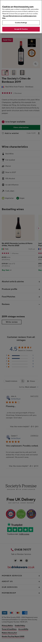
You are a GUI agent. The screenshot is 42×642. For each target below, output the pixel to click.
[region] (21, 16)
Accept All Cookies (21, 29)
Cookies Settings (21, 23)
